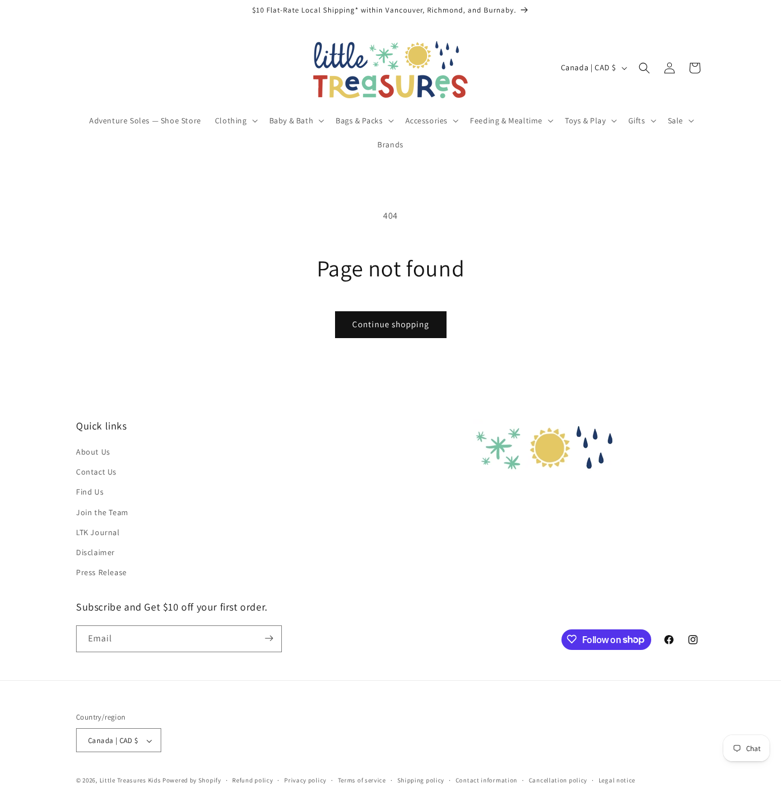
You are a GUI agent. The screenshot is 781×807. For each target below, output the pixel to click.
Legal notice (617, 780)
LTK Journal (98, 532)
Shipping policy (421, 780)
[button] (235, 121)
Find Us (89, 492)
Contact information (486, 780)
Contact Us (96, 472)
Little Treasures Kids (130, 781)
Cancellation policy (558, 780)
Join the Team (102, 512)
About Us (93, 452)
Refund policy (252, 780)
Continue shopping (390, 324)
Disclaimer (95, 552)
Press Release (101, 573)
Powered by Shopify (191, 781)
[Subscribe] (268, 638)
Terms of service (362, 780)
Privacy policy (305, 780)
